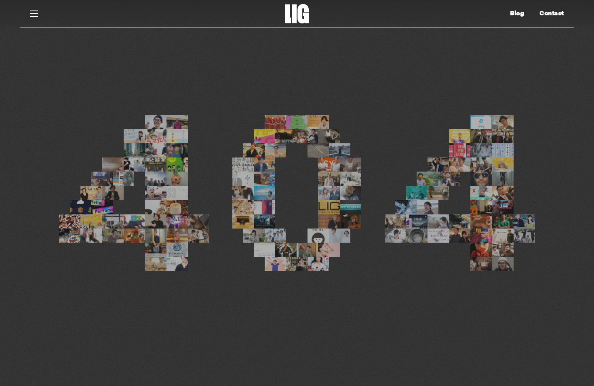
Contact (551, 12)
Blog (517, 12)
